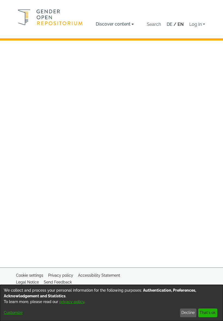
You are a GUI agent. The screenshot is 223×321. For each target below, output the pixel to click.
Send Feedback (58, 282)
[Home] (50, 17)
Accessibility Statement (99, 275)
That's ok (208, 312)
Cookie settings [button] (29, 275)
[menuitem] (115, 24)
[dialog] (111, 303)
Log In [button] (196, 24)
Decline (188, 312)
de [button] (170, 24)
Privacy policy (60, 275)
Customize (13, 312)
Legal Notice (27, 282)
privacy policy (71, 302)
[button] (154, 24)
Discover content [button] (113, 24)
